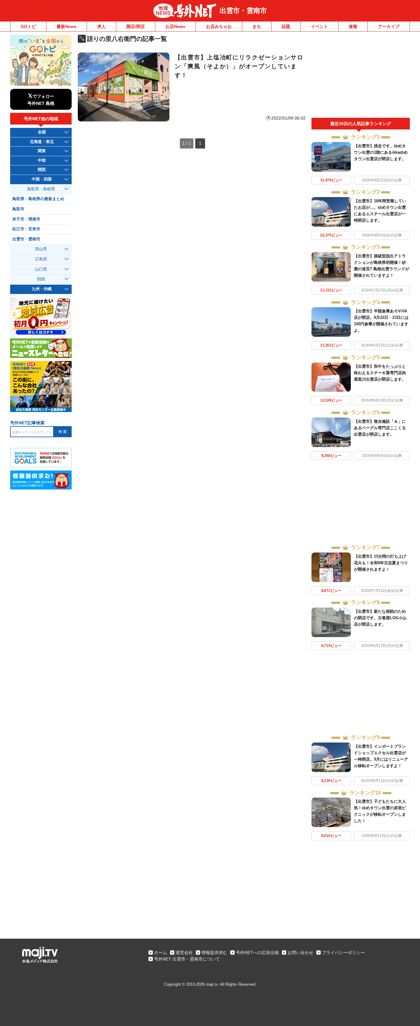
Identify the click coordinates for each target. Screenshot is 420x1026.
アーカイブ (388, 26)
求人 (101, 26)
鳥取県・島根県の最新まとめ (38, 199)
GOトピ (28, 26)
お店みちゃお (219, 26)
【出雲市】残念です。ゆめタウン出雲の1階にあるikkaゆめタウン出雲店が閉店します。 (381, 152)
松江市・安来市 (26, 229)
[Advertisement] (360, 76)
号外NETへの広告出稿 (257, 952)
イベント (319, 26)
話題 (286, 26)
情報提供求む (214, 952)
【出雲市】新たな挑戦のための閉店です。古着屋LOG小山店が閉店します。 (380, 618)
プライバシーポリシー (343, 952)
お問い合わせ (300, 952)
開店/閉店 (135, 26)
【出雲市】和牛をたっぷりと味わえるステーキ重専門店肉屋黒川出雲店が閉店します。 (380, 373)
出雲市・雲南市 (243, 10)
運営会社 (184, 952)
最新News (67, 26)
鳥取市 (18, 209)
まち (256, 26)
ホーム (160, 952)
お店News (175, 26)
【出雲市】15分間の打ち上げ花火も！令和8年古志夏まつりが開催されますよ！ (381, 563)
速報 (353, 26)
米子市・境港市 (26, 219)
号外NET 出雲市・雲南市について (187, 959)
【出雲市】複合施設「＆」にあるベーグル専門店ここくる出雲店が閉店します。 (380, 428)
